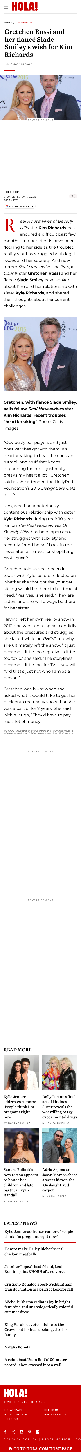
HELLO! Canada (55, 1414)
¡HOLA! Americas (16, 1414)
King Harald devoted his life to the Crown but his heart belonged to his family (35, 1329)
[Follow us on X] (14, 1432)
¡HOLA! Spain (13, 1410)
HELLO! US (51, 1410)
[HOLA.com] (40, 1393)
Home (8, 23)
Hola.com (12, 191)
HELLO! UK (11, 1419)
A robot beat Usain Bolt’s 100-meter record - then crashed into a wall (35, 1362)
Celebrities (24, 23)
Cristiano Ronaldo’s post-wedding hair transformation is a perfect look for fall (38, 1286)
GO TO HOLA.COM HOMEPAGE (43, 1448)
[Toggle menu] (6, 7)
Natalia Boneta (17, 1347)
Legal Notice (56, 1439)
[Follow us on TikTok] (38, 1432)
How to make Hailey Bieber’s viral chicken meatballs (33, 1251)
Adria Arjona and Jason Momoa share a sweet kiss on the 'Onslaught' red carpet (59, 1179)
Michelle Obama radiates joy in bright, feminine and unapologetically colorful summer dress (38, 1307)
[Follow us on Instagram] (22, 1432)
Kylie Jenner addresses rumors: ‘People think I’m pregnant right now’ (20, 1107)
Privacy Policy (20, 1439)
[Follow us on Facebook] (6, 1432)
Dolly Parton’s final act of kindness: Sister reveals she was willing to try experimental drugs (59, 1107)
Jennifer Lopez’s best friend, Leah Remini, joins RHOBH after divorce (34, 1269)
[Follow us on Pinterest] (30, 1432)
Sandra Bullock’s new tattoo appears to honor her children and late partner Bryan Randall (21, 1182)
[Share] (73, 196)
